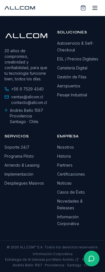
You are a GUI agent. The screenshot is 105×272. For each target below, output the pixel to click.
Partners (65, 165)
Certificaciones (71, 174)
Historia (64, 156)
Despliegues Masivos (24, 183)
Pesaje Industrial (72, 94)
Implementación (18, 174)
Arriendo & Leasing (21, 165)
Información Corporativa (53, 254)
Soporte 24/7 (16, 147)
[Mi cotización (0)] (83, 8)
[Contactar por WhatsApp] (91, 258)
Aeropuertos (68, 85)
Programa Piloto (19, 156)
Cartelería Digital (72, 67)
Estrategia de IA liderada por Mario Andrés (39, 259)
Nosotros (65, 147)
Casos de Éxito (71, 192)
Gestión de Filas (72, 76)
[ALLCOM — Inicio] (19, 8)
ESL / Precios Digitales (77, 58)
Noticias (64, 183)
